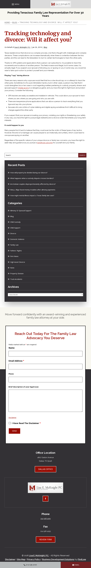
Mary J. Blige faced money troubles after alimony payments (32, 190)
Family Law (14, 245)
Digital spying (23, 88)
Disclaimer (12, 417)
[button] (15, 4)
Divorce (13, 233)
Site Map (21, 559)
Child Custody (15, 222)
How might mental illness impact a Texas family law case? (32, 195)
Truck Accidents (16, 279)
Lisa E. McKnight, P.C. (22, 47)
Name (12, 347)
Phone (11, 374)
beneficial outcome (45, 143)
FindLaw (82, 559)
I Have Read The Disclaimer (26, 423)
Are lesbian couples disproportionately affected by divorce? (33, 184)
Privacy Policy (34, 559)
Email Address (16, 360)
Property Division (17, 273)
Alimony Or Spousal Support (20, 210)
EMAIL (76, 565)
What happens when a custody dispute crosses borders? (32, 178)
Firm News (14, 256)
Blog (45, 47)
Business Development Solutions (58, 559)
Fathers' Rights (16, 250)
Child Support (15, 228)
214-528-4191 (46, 519)
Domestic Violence (17, 239)
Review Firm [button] (45, 539)
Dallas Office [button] (45, 469)
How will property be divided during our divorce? (28, 172)
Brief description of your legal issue (24, 387)
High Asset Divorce (17, 262)
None (12, 268)
